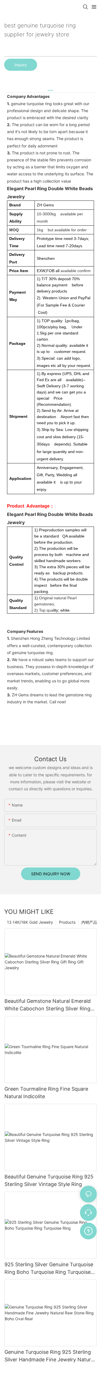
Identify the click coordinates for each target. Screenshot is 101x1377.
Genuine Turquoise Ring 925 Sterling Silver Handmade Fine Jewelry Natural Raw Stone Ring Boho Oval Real (49, 1356)
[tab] (50, 88)
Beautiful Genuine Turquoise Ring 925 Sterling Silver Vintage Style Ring (48, 1180)
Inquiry (20, 64)
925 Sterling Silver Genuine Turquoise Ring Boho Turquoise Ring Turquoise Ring (48, 1269)
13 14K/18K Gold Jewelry (30, 922)
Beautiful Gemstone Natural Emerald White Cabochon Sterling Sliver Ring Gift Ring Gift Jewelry (47, 1005)
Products (67, 922)
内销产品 (89, 922)
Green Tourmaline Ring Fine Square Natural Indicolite (46, 1092)
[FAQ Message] (88, 1230)
